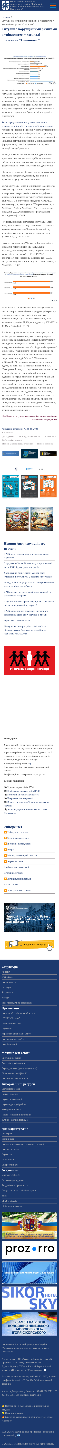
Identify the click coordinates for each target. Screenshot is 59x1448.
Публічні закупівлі (13, 873)
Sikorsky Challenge (11, 1175)
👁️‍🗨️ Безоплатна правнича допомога (21, 794)
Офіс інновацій (9, 1044)
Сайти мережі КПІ (11, 1089)
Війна (4, 1195)
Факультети (7, 992)
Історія (10, 849)
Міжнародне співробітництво (22, 855)
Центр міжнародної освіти (15, 1078)
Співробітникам (10, 1165)
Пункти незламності (15, 1413)
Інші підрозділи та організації (17, 1003)
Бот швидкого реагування (28, 1395)
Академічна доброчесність (15, 1185)
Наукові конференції (12, 1099)
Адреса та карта (15, 861)
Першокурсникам (10, 1149)
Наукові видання (10, 1094)
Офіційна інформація (18, 838)
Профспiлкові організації (16, 867)
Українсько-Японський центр (16, 1033)
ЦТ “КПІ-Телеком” (11, 1018)
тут (30, 763)
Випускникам (8, 1159)
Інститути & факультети (19, 844)
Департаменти (9, 982)
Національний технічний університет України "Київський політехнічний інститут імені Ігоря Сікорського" (27, 5)
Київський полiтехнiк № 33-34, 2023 (20, 429)
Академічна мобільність (13, 1063)
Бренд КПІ (49, 1359)
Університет (13, 827)
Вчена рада (7, 977)
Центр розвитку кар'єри (13, 1039)
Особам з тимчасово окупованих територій (23, 1144)
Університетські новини (19, 890)
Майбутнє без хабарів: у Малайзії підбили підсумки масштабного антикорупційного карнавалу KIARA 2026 (25, 630)
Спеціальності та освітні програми (19, 1190)
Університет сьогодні (17, 832)
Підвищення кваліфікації (14, 1073)
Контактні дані (9, 1359)
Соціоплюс (7, 432)
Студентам (7, 1154)
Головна (6, 17)
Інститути (6, 987)
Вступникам (8, 1139)
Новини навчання (45, 444)
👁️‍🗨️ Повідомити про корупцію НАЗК (22, 791)
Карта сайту (18, 1362)
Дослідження (8, 436)
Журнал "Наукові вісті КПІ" (15, 1120)
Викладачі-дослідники (13, 1180)
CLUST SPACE (9, 1201)
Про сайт (6, 1362)
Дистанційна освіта (11, 1058)
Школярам (7, 1133)
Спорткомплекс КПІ (11, 1023)
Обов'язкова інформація (30, 1359)
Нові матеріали (33, 1362)
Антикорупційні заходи (29, 436)
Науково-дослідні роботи (14, 1104)
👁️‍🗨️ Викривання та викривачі (18, 798)
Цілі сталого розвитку (12, 1206)
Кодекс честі (51, 436)
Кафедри (6, 997)
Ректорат (6, 972)
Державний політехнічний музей (18, 1013)
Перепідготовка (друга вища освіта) (19, 1068)
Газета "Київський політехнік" (17, 1114)
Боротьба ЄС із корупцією (17, 620)
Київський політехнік (12, 440)
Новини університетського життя (17, 444)
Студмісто (6, 1028)
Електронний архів (11, 1109)
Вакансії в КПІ (11, 884)
